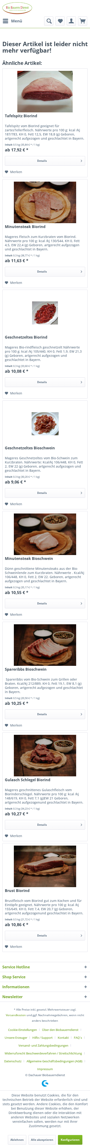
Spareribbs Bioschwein (26, 669)
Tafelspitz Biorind (21, 116)
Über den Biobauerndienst (60, 1030)
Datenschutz (12, 1061)
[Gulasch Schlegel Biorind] (45, 755)
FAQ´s (78, 1038)
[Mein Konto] (71, 21)
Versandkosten (16, 1015)
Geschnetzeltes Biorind (26, 337)
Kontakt (63, 1038)
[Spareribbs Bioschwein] (45, 645)
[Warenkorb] (82, 21)
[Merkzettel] (60, 21)
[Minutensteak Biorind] (45, 202)
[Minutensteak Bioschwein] (45, 534)
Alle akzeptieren (42, 1140)
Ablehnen (17, 1140)
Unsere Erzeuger (16, 1038)
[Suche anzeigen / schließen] (48, 21)
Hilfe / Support (42, 1038)
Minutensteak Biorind (25, 226)
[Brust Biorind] (45, 866)
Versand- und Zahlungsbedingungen (43, 1045)
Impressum (45, 1069)
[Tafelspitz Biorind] (45, 91)
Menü (16, 21)
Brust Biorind (17, 890)
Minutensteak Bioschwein (29, 558)
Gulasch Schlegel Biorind (27, 780)
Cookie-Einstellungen (22, 1030)
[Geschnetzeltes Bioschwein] (45, 423)
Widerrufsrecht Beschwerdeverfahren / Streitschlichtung (43, 1053)
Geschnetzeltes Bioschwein (30, 448)
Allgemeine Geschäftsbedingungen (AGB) (54, 1061)
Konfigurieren (70, 1140)
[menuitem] (12, 21)
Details (42, 161)
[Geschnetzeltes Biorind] (45, 313)
